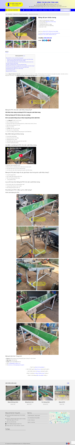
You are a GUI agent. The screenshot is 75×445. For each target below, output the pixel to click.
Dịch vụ (45, 10)
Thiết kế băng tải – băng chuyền (34, 415)
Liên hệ (55, 10)
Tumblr (50, 40)
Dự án (40, 10)
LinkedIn (46, 40)
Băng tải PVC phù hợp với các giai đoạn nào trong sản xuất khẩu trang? (20, 65)
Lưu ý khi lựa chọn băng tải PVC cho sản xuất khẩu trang (17, 67)
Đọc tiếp (13, 404)
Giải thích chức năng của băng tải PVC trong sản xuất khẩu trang (20, 59)
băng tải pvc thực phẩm (43, 34)
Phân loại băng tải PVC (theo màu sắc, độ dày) (16, 60)
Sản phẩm (34, 10)
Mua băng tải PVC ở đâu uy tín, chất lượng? (14, 68)
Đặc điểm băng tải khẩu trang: (12, 63)
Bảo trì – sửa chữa (31, 422)
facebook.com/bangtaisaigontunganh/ (16, 364)
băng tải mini (57, 33)
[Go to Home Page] (6, 14)
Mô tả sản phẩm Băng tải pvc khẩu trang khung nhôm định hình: (20, 61)
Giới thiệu (28, 10)
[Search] (69, 10)
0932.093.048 (48, 38)
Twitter (45, 40)
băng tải (43, 33)
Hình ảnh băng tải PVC (10, 69)
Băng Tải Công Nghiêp (39, 367)
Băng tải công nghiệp (53, 31)
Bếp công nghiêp (40, 375)
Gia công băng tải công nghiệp (34, 417)
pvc (55, 34)
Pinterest (48, 40)
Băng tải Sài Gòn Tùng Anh (11, 71)
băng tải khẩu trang (50, 33)
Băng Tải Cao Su (38, 369)
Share (39, 40)
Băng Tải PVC (46, 31)
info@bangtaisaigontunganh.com (15, 423)
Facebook (43, 40)
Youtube (69, 443)
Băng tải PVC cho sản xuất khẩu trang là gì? (14, 57)
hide (24, 55)
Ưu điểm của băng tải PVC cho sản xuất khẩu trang (16, 64)
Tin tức (50, 10)
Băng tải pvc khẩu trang (51, 21)
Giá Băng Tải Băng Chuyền (39, 373)
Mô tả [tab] (6, 51)
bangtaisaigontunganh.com (14, 363)
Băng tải (39, 371)
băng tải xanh (51, 34)
